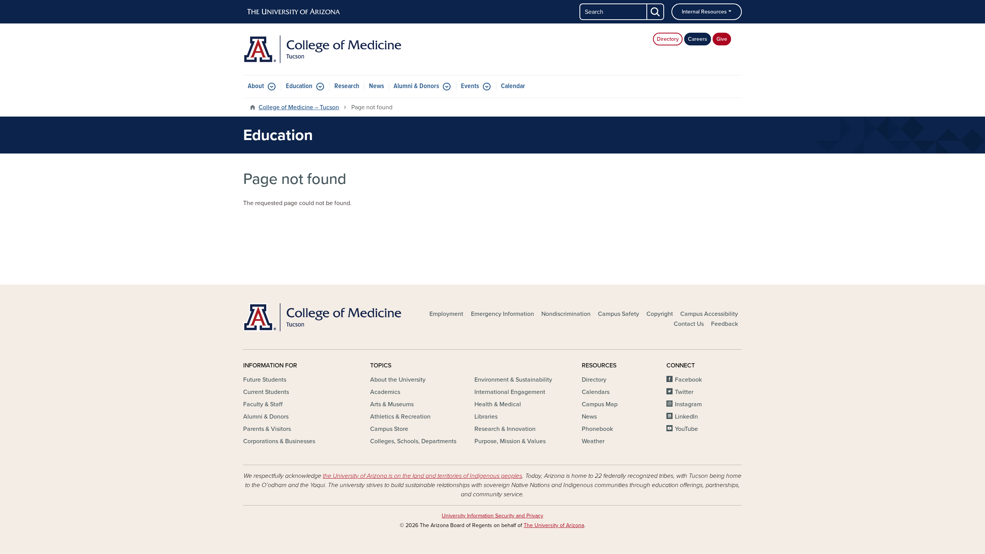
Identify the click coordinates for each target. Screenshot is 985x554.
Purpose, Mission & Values (510, 441)
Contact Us (689, 324)
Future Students (264, 380)
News (376, 86)
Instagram (688, 404)
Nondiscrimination (566, 314)
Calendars (595, 392)
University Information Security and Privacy (492, 515)
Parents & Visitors (267, 429)
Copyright (659, 314)
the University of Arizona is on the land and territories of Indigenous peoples (422, 476)
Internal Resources (704, 11)
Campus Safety (618, 314)
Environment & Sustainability (513, 380)
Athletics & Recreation (400, 417)
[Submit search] (655, 11)
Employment (446, 314)
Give (721, 39)
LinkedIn (686, 417)
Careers (697, 39)
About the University (398, 380)
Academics (385, 392)
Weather (593, 441)
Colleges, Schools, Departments (413, 441)
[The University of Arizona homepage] (294, 12)
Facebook (688, 380)
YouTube (686, 429)
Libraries (486, 417)
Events (470, 86)
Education (299, 86)
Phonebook (597, 429)
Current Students (266, 392)
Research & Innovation (505, 429)
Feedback (724, 324)
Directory (668, 39)
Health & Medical (497, 404)
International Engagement (509, 392)
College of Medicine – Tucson (299, 107)
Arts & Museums (392, 404)
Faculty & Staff (262, 404)
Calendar (513, 86)
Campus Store (389, 429)
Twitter (684, 392)
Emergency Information (502, 314)
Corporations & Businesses (279, 441)
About (256, 86)
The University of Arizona (554, 525)
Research (346, 86)
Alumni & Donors (416, 86)
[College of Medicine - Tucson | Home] (323, 49)
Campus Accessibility (709, 314)
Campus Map (600, 404)
